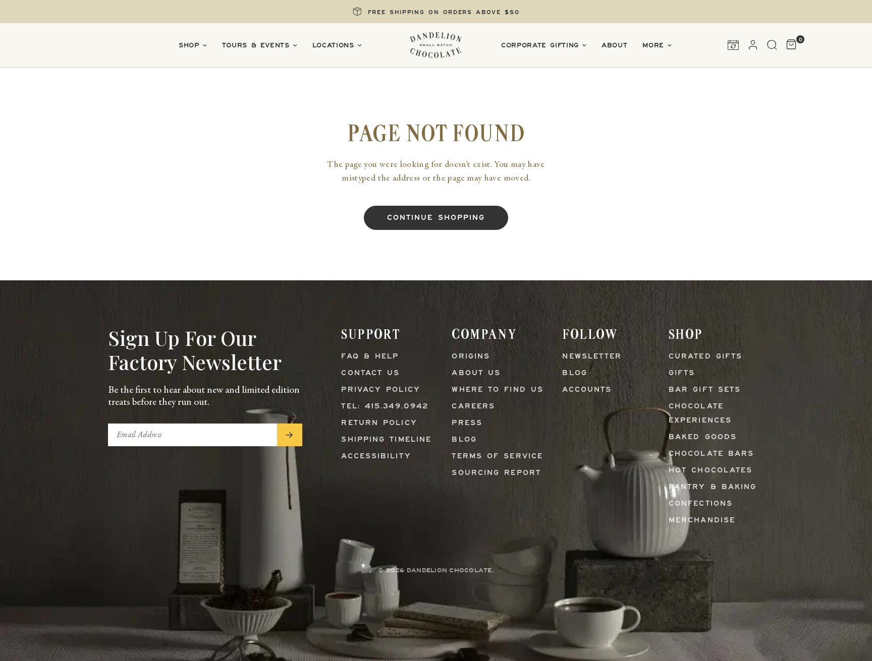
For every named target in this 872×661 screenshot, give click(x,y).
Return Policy (379, 423)
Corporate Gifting (540, 45)
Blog (464, 440)
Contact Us (370, 373)
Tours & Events (256, 45)
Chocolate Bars (711, 454)
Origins (471, 356)
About (614, 45)
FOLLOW (590, 334)
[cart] (789, 45)
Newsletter (592, 356)
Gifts (682, 373)
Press (467, 423)
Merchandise (702, 520)
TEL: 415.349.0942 (384, 406)
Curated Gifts (705, 356)
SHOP (686, 334)
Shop (189, 45)
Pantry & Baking (713, 487)
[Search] (772, 45)
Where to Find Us (497, 390)
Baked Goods (703, 437)
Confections (701, 504)
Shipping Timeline (386, 440)
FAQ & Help (370, 356)
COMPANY (484, 334)
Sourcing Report (496, 473)
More (653, 45)
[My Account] (752, 45)
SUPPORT (370, 334)
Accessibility (376, 456)
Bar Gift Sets (705, 390)
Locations (333, 45)
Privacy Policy (380, 390)
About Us (476, 373)
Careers (473, 406)
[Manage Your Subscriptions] (733, 45)
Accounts (587, 390)
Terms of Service (497, 456)
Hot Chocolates (710, 470)
